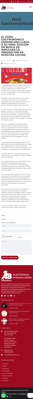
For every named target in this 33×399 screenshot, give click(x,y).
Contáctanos (6, 380)
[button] (3, 395)
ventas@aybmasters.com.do (12, 355)
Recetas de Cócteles (7, 375)
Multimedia (5, 378)
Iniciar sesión (22, 1)
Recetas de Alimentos (8, 373)
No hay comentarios (7, 66)
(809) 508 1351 (8, 350)
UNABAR (5, 366)
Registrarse (29, 1)
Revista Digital (6, 371)
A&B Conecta (6, 368)
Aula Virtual (5, 363)
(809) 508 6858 (8, 352)
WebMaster (22, 394)
